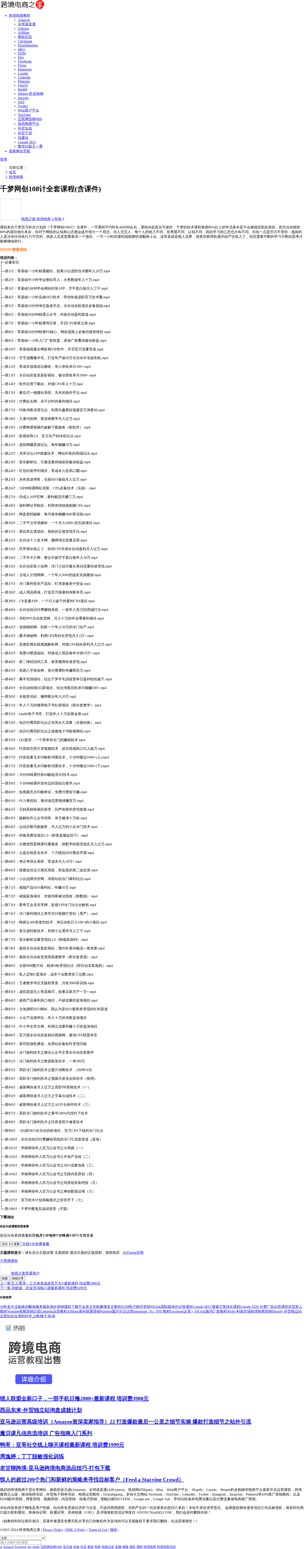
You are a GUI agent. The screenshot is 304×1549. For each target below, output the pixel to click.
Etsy (21, 57)
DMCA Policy (76, 1530)
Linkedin (24, 77)
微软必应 (25, 37)
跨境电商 (16, 177)
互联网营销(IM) (30, 119)
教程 (90, 1547)
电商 (98, 1547)
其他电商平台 (28, 124)
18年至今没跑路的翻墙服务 (21, 1307)
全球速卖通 (27, 24)
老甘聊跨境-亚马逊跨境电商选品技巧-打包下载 (55, 1468)
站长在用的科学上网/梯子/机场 (31, 1316)
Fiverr (22, 65)
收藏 (5, 1278)
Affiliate (23, 33)
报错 (113, 1530)
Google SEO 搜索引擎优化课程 (216, 1307)
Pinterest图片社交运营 (117, 1311)
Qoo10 (23, 85)
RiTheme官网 (133, 1252)
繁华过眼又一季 (30, 146)
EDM (22, 53)
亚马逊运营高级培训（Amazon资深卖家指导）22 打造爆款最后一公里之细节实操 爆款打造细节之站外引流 (125, 1422)
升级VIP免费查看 (35, 1244)
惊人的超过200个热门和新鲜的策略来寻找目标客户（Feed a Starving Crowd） (92, 1479)
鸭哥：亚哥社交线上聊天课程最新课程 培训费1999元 (62, 1445)
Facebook (25, 61)
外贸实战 (25, 128)
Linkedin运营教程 (53, 1311)
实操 (76, 1547)
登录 (3, 159)
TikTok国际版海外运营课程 (171, 1307)
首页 (12, 172)
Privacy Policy (53, 1530)
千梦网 (5, 1261)
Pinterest (24, 81)
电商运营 (108, 1547)
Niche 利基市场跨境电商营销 (249, 1311)
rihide (36, 1547)
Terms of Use (98, 1530)
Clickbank (25, 41)
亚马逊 (67, 1547)
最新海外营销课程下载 (60, 1307)
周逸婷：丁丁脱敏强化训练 (32, 1456)
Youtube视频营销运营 (23, 1311)
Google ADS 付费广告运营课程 (264, 1307)
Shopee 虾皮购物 (30, 94)
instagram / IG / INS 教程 (152, 1311)
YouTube (24, 115)
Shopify (23, 98)
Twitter (23, 106)
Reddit (22, 89)
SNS (21, 102)
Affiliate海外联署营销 (83, 1311)
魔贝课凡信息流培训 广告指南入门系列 (46, 1433)
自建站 (23, 138)
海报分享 (18, 1278)
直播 (118, 1547)
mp (29, 1547)
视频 (125, 1547)
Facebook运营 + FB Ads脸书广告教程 (198, 1311)
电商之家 (28, 219)
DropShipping (28, 45)
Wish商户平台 (28, 110)
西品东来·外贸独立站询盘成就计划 (41, 1410)
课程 (14, 1261)
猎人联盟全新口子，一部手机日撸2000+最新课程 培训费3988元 (74, 1398)
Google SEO (27, 142)
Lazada (23, 73)
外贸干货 (25, 133)
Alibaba (23, 28)
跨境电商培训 (166, 1547)
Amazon (24, 20)
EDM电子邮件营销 (135, 1307)
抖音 (83, 1547)
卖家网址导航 (19, 151)
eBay (21, 49)
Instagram (25, 69)
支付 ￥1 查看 (11, 1244)
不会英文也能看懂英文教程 (99, 1307)
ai (1, 1547)
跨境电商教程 (19, 15)
